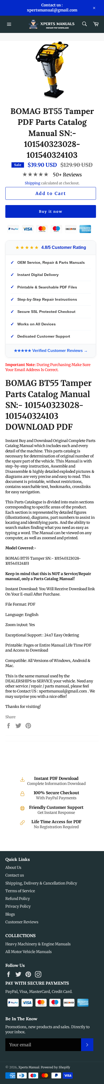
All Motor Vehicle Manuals (28, 951)
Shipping (32, 183)
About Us (13, 867)
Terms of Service (20, 891)
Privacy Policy (18, 906)
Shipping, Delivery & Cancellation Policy (41, 883)
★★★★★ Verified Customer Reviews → (51, 350)
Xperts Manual (28, 1067)
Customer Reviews (21, 922)
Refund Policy (17, 898)
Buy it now (50, 211)
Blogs (10, 914)
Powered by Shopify (55, 1067)
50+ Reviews (67, 175)
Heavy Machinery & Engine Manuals (38, 944)
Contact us (14, 875)
